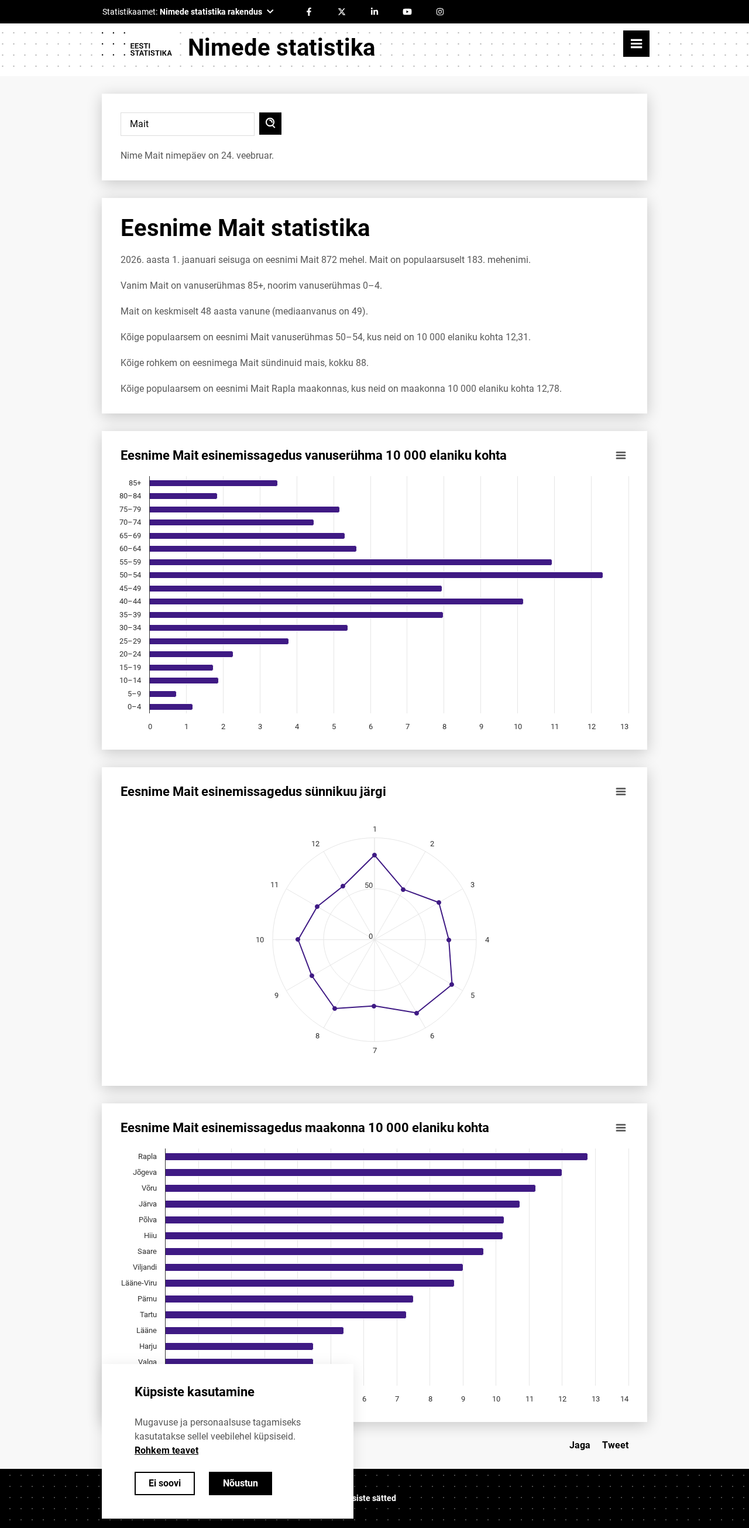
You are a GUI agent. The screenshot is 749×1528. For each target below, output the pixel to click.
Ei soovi (165, 1483)
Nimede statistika (281, 47)
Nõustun (240, 1483)
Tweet (615, 1445)
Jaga (579, 1445)
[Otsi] (270, 123)
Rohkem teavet (166, 1450)
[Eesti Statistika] (136, 48)
